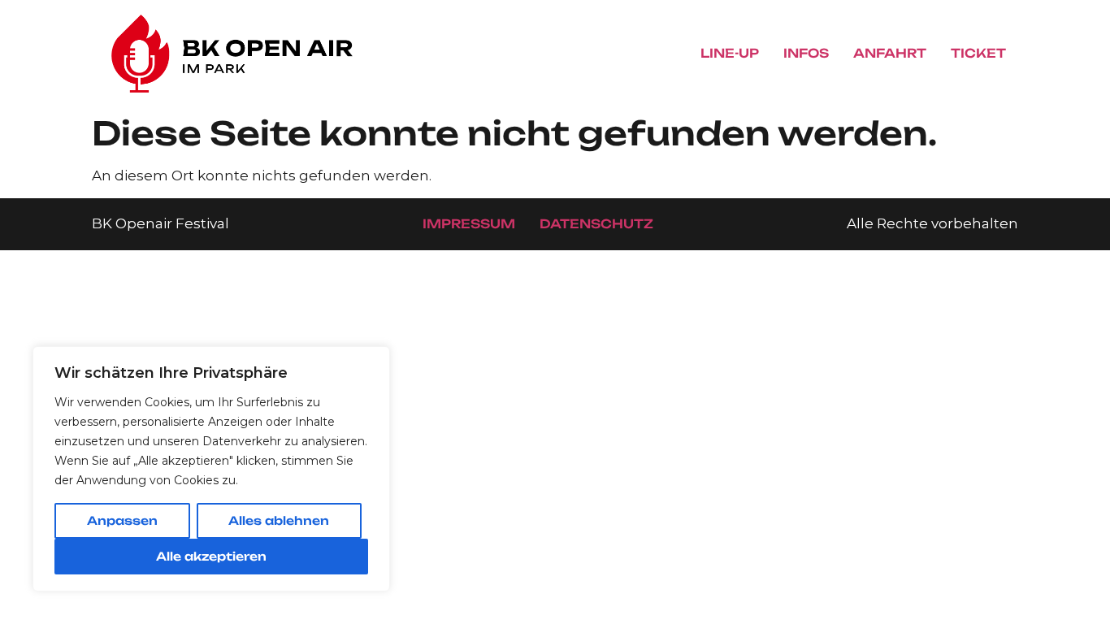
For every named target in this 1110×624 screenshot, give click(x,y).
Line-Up (729, 53)
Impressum (469, 224)
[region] (211, 469)
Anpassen (122, 520)
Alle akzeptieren (211, 556)
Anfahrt (889, 53)
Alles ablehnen (278, 520)
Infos (806, 53)
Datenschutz (596, 224)
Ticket (978, 53)
